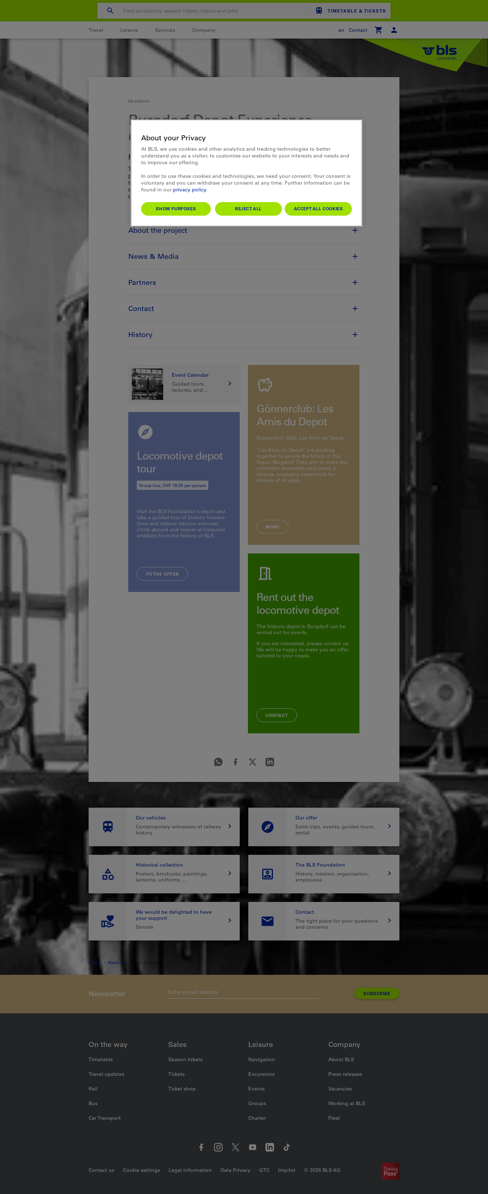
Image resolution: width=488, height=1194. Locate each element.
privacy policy (189, 189)
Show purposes (176, 208)
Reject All (248, 208)
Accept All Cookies (318, 208)
